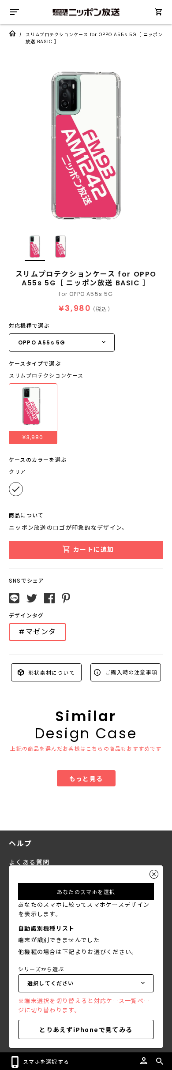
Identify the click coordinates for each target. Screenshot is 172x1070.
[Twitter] (31, 598)
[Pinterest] (66, 598)
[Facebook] (49, 598)
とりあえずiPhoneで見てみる (85, 1029)
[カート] (158, 13)
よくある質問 (29, 862)
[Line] (14, 598)
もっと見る (86, 778)
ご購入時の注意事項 (130, 672)
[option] (86, 146)
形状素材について (50, 672)
